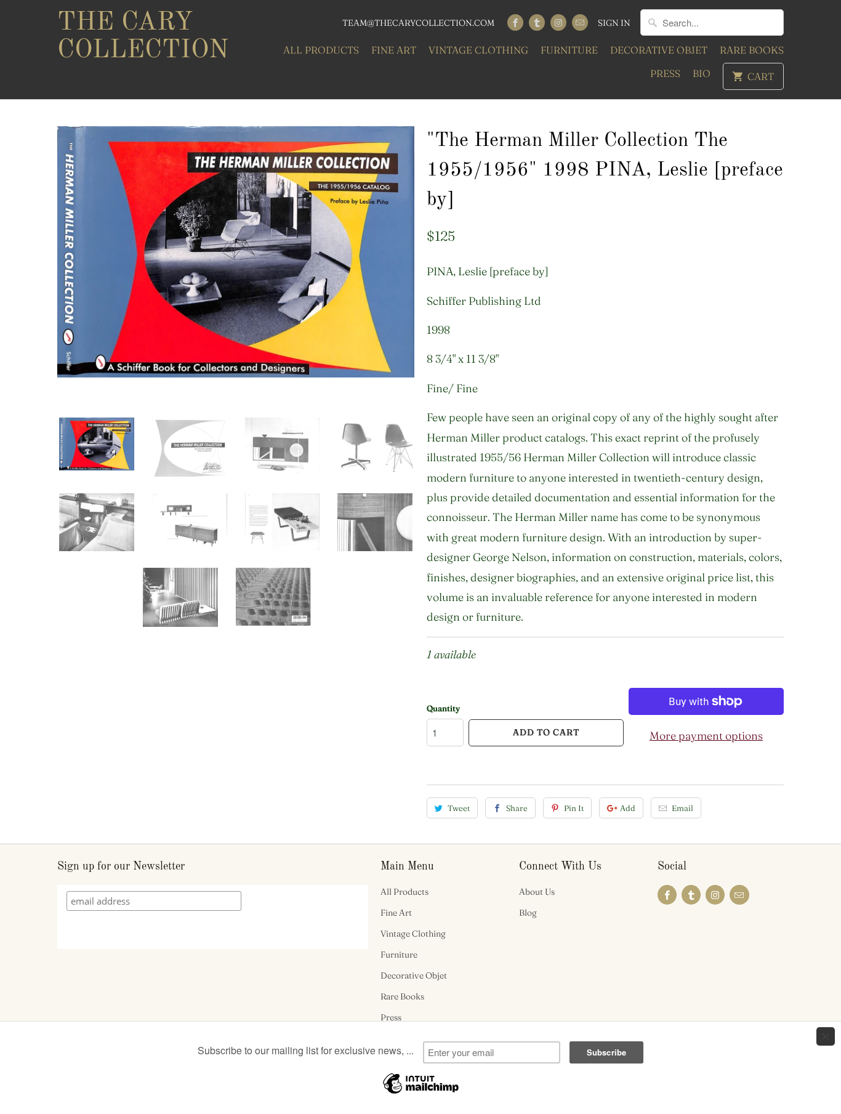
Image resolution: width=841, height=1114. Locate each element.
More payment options (706, 736)
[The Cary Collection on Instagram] (558, 22)
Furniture (569, 50)
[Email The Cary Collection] (580, 22)
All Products (321, 50)
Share (517, 808)
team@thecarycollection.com (418, 22)
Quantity (443, 708)
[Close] (825, 1036)
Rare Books (752, 50)
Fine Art (393, 50)
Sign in (614, 22)
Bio (701, 73)
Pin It (574, 808)
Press (665, 73)
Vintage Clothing (478, 50)
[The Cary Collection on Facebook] (515, 22)
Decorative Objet (658, 50)
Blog (528, 912)
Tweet (459, 808)
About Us (537, 891)
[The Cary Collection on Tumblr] (537, 22)
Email (682, 808)
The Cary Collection (142, 36)
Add (627, 808)
